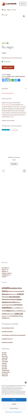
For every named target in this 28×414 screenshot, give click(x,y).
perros (15, 310)
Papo (8, 310)
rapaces (24, 310)
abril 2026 (4, 354)
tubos (8, 318)
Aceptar (14, 399)
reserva (9, 313)
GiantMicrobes (5, 305)
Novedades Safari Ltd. (7, 338)
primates (19, 310)
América (5, 291)
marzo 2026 (4, 356)
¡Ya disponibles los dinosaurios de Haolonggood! (13, 335)
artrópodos (21, 291)
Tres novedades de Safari (8, 328)
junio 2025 (4, 365)
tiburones (20, 316)
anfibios (10, 291)
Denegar (14, 404)
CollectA (17, 76)
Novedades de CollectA (7, 331)
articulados (15, 291)
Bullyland (10, 294)
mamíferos (22, 76)
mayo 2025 (4, 366)
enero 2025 (4, 368)
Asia (3, 294)
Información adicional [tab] (8, 93)
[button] (25, 382)
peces (12, 311)
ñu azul (12, 116)
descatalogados (14, 297)
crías (3, 297)
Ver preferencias (14, 408)
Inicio (5, 9)
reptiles (4, 314)
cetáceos (15, 294)
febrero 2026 (5, 358)
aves (6, 294)
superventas (15, 316)
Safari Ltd (19, 313)
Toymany (4, 318)
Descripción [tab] (5, 88)
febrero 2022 (5, 375)
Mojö (17, 307)
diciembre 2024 (5, 370)
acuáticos (13, 288)
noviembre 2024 (5, 372)
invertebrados (18, 305)
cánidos (7, 297)
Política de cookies (9, 411)
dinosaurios (5, 299)
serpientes (8, 316)
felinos (18, 302)
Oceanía (4, 310)
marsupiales (14, 307)
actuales (9, 76)
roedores (13, 313)
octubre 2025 (5, 361)
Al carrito (14, 164)
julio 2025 (4, 363)
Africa (13, 76)
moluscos (21, 307)
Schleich (3, 316)
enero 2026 (4, 359)
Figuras (9, 9)
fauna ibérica (12, 302)
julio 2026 (4, 352)
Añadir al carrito (8, 67)
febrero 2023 (5, 374)
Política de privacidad (17, 411)
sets (11, 316)
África (19, 106)
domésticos (13, 299)
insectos (11, 305)
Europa (19, 299)
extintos (5, 302)
